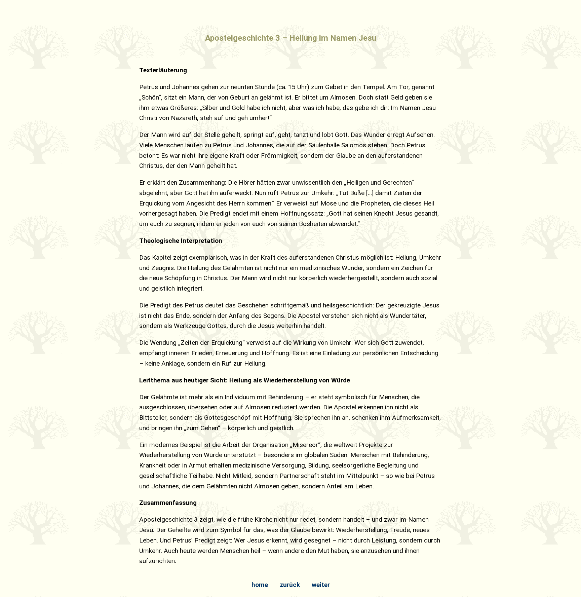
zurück (290, 585)
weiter (321, 585)
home (259, 585)
